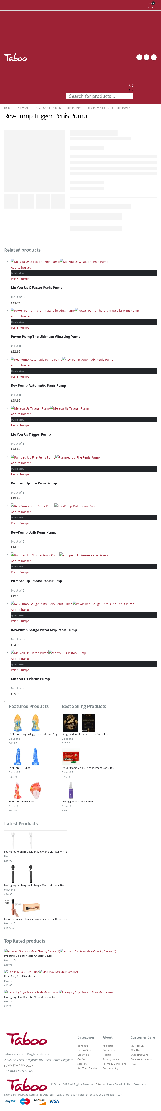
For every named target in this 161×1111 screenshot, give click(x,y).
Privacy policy (111, 1059)
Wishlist (135, 1050)
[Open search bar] (131, 85)
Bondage (82, 1046)
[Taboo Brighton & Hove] (27, 1039)
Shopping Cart (139, 1055)
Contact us (109, 1050)
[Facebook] (139, 57)
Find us (107, 1055)
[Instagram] (154, 57)
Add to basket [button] (21, 267)
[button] (8, 5)
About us (108, 1046)
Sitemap (101, 1084)
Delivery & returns (142, 1059)
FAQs (134, 1064)
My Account (138, 1046)
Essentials (83, 1055)
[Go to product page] (84, 261)
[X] (146, 57)
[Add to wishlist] (155, 278)
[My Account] (141, 5)
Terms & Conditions (114, 1064)
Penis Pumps (20, 279)
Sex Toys (82, 1064)
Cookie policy (110, 1068)
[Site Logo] (15, 57)
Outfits (81, 1059)
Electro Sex (84, 1050)
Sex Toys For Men (87, 1068)
